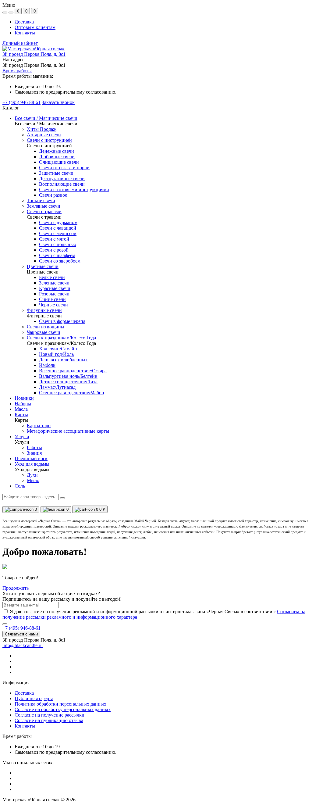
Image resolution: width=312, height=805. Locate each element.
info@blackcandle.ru (22, 645)
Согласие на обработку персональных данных (63, 709)
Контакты (25, 32)
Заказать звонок (58, 102)
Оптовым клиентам (35, 27)
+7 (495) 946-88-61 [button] (21, 628)
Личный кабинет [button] (20, 43)
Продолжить (15, 588)
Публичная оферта (34, 698)
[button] (34, 54)
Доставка (24, 21)
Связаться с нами (21, 634)
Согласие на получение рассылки (49, 714)
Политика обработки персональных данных (60, 704)
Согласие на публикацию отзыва (49, 720)
